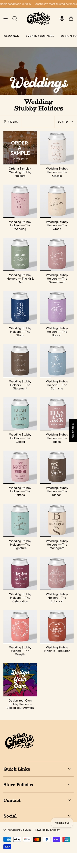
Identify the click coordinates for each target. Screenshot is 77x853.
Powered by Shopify (47, 829)
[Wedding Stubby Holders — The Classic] (57, 147)
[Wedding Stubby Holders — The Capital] (20, 413)
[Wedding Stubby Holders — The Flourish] (57, 307)
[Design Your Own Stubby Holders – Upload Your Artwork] (20, 679)
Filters (13, 121)
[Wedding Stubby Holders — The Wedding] (20, 201)
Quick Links (16, 768)
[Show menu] (5, 18)
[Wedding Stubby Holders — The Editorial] (20, 467)
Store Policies (18, 784)
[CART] (71, 18)
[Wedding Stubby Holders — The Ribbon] (57, 467)
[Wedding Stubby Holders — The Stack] (20, 307)
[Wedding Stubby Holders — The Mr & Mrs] (20, 254)
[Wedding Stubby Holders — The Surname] (57, 360)
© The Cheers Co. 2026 (17, 829)
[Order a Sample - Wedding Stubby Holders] (20, 147)
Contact (12, 800)
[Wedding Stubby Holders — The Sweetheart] (57, 254)
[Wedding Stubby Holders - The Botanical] (57, 573)
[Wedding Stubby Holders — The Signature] (20, 520)
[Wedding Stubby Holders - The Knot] (57, 626)
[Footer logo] (19, 741)
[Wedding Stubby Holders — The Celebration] (20, 573)
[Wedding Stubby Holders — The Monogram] (57, 520)
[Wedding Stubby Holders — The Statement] (20, 360)
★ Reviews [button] (73, 430)
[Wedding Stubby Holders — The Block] (57, 413)
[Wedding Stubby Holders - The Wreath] (20, 626)
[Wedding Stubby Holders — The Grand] (57, 201)
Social (10, 815)
